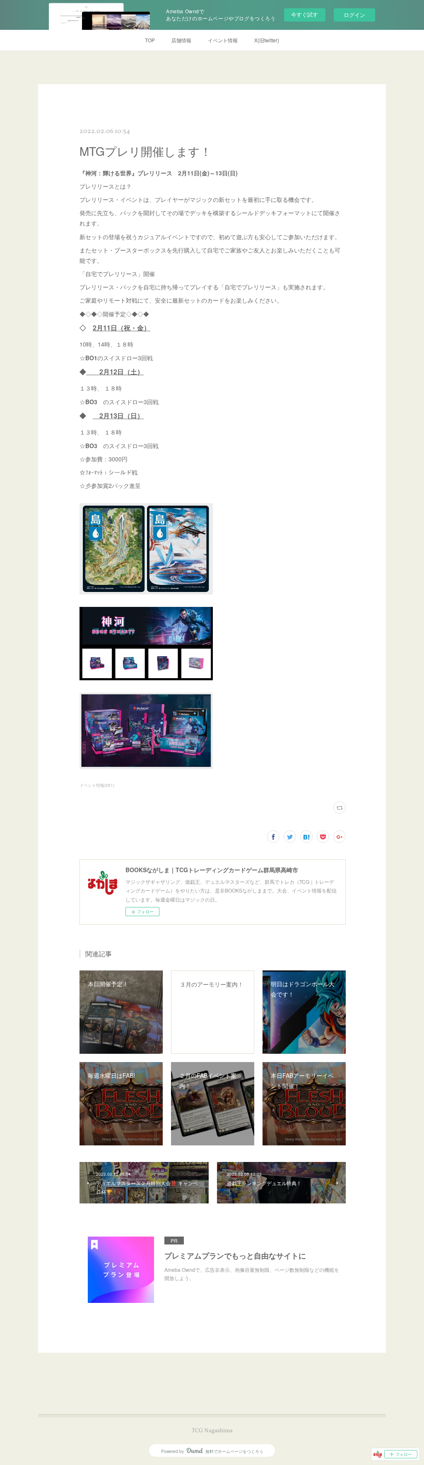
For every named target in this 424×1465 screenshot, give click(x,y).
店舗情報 (181, 40)
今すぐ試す (304, 14)
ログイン (354, 15)
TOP (150, 40)
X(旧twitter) (266, 40)
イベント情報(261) (97, 785)
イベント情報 (223, 40)
